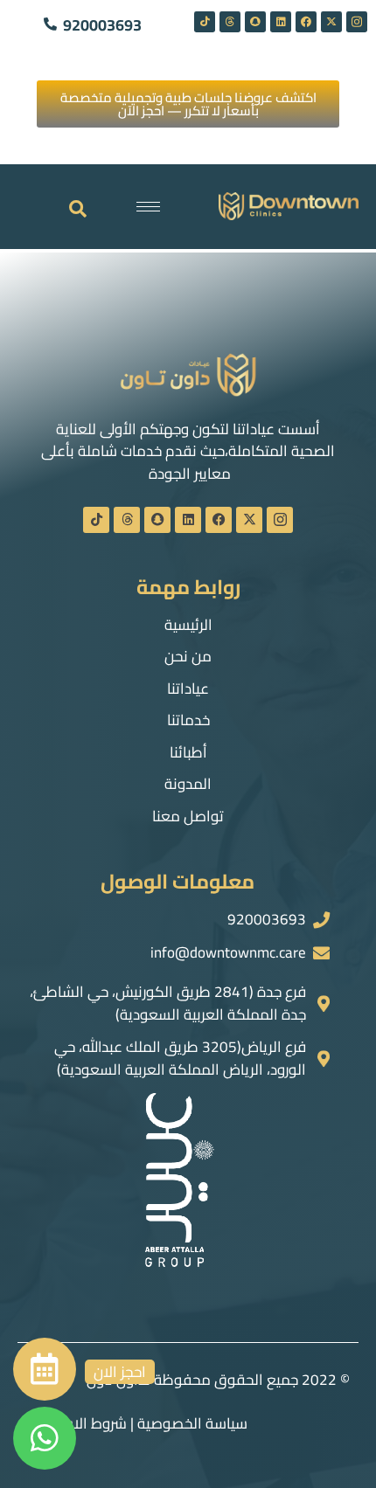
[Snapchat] (255, 21)
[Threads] (229, 21)
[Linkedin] (280, 21)
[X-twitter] (331, 21)
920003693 (102, 24)
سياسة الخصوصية (192, 1423)
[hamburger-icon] (148, 206)
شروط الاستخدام (76, 1423)
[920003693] (50, 20)
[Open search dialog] (77, 209)
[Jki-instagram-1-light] (356, 21)
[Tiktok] (204, 21)
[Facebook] (306, 21)
